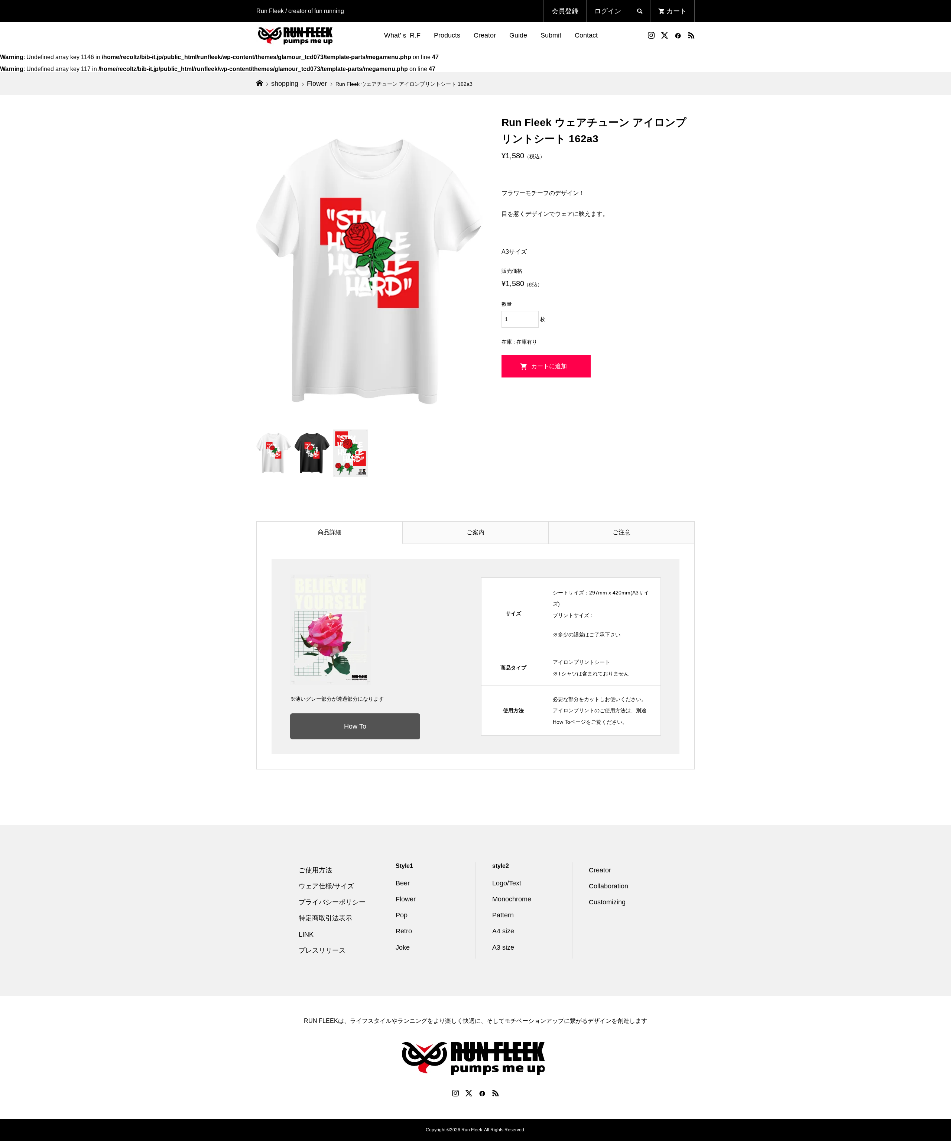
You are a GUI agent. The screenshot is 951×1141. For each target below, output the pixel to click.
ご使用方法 (315, 870)
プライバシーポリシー (332, 902)
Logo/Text (506, 883)
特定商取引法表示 (325, 918)
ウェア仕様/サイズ (326, 886)
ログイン (607, 11)
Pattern (503, 915)
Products (447, 35)
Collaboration (608, 886)
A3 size (503, 947)
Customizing (607, 902)
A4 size (503, 931)
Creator (485, 35)
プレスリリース (322, 950)
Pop (402, 915)
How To (355, 726)
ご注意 (621, 532)
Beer (403, 883)
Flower (406, 899)
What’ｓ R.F (402, 35)
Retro (404, 931)
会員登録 (565, 11)
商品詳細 (329, 532)
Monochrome (511, 899)
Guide (518, 35)
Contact (586, 35)
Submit (551, 35)
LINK (306, 934)
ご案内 (475, 532)
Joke (403, 947)
